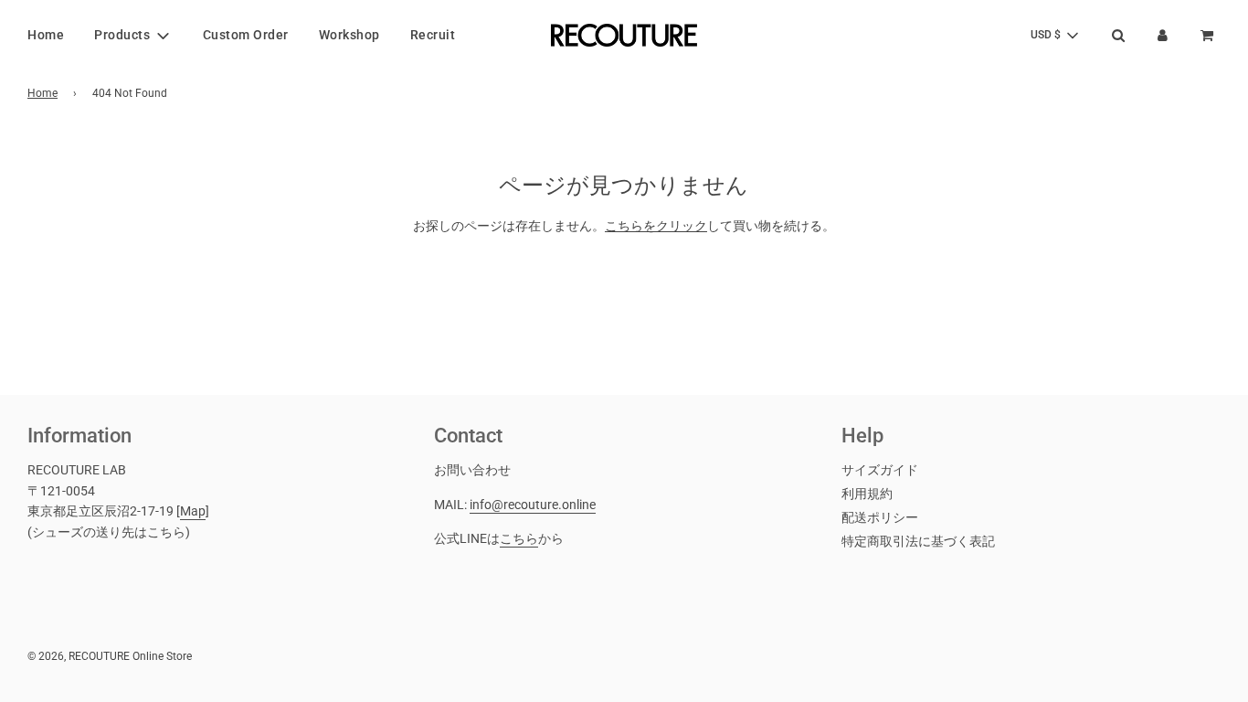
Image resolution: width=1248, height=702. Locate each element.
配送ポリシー (879, 517)
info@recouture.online (533, 504)
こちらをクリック (656, 225)
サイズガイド (879, 470)
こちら (519, 538)
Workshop (349, 34)
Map (193, 511)
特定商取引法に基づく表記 (918, 541)
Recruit (433, 34)
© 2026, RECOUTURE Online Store (109, 656)
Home (45, 34)
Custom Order (246, 34)
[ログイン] (1162, 35)
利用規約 (867, 493)
